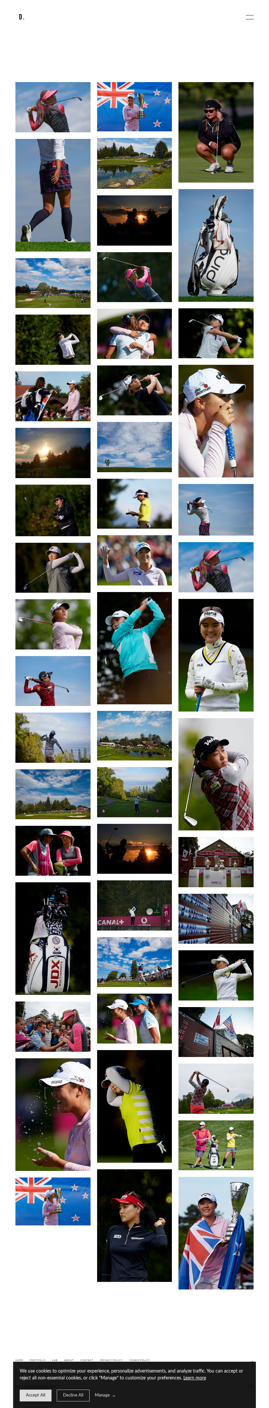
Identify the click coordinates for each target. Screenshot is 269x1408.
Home (19, 1360)
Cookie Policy (139, 1360)
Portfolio (37, 1360)
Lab (55, 1360)
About (69, 1360)
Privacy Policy (111, 1360)
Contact (86, 1360)
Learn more (194, 1378)
